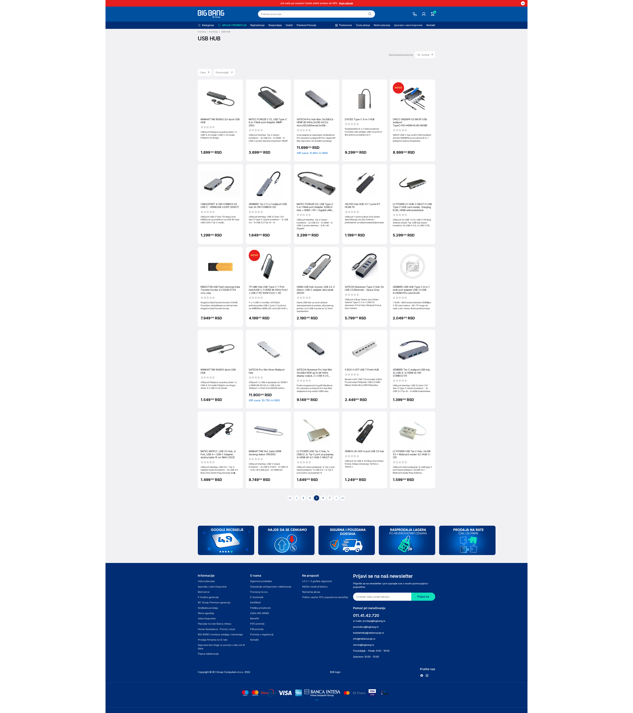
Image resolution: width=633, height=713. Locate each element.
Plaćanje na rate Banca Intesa (214, 623)
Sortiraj (425, 54)
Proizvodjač (222, 72)
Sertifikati (255, 602)
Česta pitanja (363, 25)
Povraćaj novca (259, 591)
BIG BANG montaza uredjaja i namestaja (220, 634)
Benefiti (254, 618)
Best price (204, 591)
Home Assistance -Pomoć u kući (216, 629)
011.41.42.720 (366, 615)
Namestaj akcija (311, 591)
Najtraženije (257, 25)
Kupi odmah (346, 3)
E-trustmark (256, 597)
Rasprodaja (275, 25)
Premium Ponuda (306, 25)
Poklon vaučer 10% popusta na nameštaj (325, 597)
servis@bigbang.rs (363, 644)
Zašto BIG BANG (259, 613)
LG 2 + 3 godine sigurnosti (317, 581)
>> (343, 497)
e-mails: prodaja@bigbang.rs (369, 620)
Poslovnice (345, 25)
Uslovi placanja (206, 581)
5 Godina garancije (208, 597)
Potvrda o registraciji (261, 634)
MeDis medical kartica (314, 586)
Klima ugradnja (206, 613)
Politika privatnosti (260, 607)
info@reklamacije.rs (364, 638)
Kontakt (430, 25)
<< (290, 497)
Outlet (289, 25)
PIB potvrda (256, 629)
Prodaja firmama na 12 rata (212, 639)
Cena (203, 72)
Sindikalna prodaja (208, 607)
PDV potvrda (257, 623)
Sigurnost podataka (261, 581)
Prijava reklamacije (208, 653)
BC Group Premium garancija (214, 602)
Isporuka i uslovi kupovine (408, 25)
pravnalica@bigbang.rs (366, 626)
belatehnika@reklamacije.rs (368, 632)
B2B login (335, 672)
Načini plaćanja (382, 25)
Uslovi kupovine (207, 618)
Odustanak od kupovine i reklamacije (270, 586)
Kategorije (208, 25)
